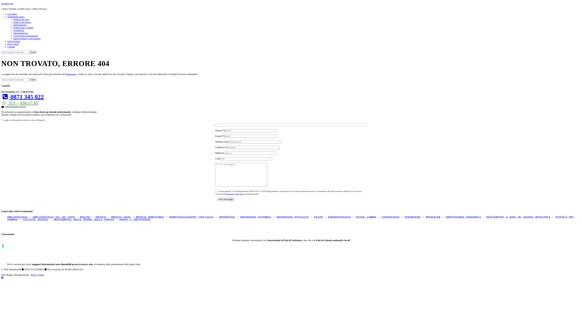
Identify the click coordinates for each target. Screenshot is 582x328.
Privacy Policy (38, 275)
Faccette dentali (35, 219)
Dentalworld (7, 3)
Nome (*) (219, 130)
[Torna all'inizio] (2, 277)
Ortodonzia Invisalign (292, 217)
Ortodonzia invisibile (255, 217)
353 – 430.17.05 (22, 102)
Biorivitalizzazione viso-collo (191, 217)
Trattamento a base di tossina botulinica (518, 217)
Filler (318, 217)
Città (217, 158)
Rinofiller (433, 217)
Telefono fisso (222, 141)
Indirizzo (219, 153)
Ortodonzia (227, 217)
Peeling (85, 217)
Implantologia (17, 217)
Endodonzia (412, 217)
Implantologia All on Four (54, 217)
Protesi (101, 217)
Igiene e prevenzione (135, 219)
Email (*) (219, 136)
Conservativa (390, 217)
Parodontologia (339, 217)
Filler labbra (366, 217)
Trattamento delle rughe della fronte (84, 219)
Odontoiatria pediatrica (463, 217)
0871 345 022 (26, 96)
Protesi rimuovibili (150, 217)
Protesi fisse (120, 217)
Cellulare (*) (221, 147)
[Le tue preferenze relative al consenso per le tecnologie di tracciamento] (3, 246)
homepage (71, 74)
